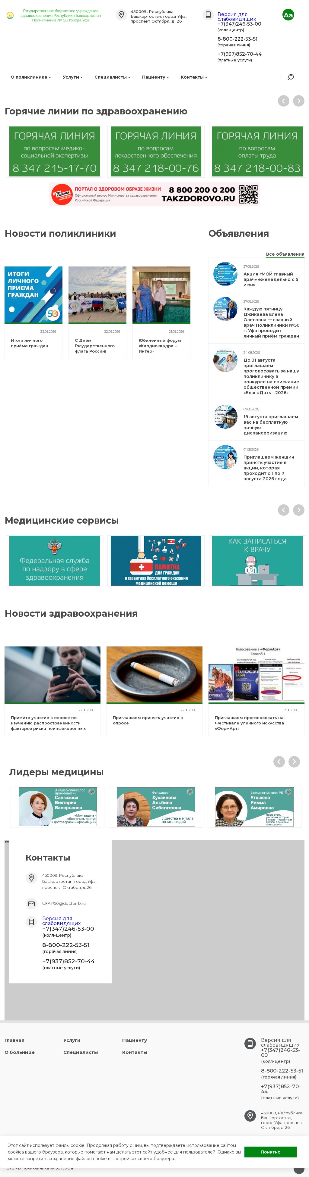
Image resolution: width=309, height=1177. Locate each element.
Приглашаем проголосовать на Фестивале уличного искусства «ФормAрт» (249, 723)
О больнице (20, 1052)
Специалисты (110, 77)
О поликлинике (29, 77)
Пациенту (153, 77)
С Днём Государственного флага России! (95, 345)
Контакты (192, 77)
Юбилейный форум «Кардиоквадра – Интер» (160, 345)
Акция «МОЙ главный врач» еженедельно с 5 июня (271, 279)
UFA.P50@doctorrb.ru (64, 903)
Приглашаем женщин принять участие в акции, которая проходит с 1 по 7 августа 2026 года (269, 467)
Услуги (71, 77)
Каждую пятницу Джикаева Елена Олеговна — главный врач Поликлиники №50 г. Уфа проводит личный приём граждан (272, 322)
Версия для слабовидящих (237, 16)
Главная (14, 1040)
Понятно (271, 1152)
